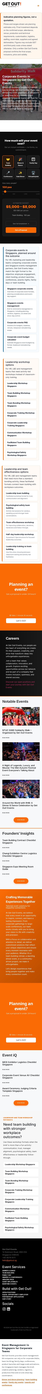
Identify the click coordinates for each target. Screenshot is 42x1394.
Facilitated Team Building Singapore (18, 443)
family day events (16, 1382)
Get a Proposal (21, 230)
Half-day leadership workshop (20, 537)
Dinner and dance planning (13, 1380)
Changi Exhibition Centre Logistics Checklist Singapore (19, 854)
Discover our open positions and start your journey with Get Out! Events (20, 685)
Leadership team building (19, 495)
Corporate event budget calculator (20, 342)
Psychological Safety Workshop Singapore (16, 453)
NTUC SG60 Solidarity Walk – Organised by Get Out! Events (17, 731)
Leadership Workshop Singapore (17, 384)
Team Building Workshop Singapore (18, 394)
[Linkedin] (8, 1309)
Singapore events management (20, 309)
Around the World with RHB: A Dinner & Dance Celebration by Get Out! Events (19, 805)
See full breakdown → (21, 224)
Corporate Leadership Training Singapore (17, 424)
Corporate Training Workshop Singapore (21, 414)
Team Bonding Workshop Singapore (18, 404)
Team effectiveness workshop (20, 525)
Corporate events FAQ (19, 326)
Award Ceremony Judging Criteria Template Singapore (19, 1089)
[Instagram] (4, 1309)
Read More (6, 737)
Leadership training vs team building (19, 551)
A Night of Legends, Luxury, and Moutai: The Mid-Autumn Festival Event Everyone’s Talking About (19, 768)
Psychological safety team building (18, 510)
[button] (38, 5)
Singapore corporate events (20, 292)
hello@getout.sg (9, 1260)
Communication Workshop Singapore (19, 434)
